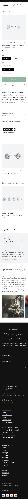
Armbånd (5, 455)
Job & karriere (7, 415)
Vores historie (6, 410)
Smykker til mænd (8, 462)
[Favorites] (13, 5)
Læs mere (19, 256)
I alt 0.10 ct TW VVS (7, 65)
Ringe (4, 450)
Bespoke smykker (8, 422)
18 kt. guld (15, 58)
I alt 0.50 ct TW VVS (7, 73)
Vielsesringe (6, 448)
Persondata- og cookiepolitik (10, 485)
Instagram (5, 473)
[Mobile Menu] (24, 5)
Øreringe (5, 453)
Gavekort (5, 465)
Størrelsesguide (7, 432)
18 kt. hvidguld (6, 58)
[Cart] (17, 5)
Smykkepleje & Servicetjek (11, 430)
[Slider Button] (24, 239)
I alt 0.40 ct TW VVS (7, 69)
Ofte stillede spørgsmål (10, 427)
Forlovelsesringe (7, 445)
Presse (4, 417)
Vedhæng (5, 457)
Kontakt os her (17, 85)
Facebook (5, 470)
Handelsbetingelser (8, 435)
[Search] (21, 5)
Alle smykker (4, 9)
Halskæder (5, 460)
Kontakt (4, 412)
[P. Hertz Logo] (5, 5)
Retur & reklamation (9, 437)
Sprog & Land (5, 490)
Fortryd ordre (6, 440)
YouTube (5, 475)
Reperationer (6, 420)
